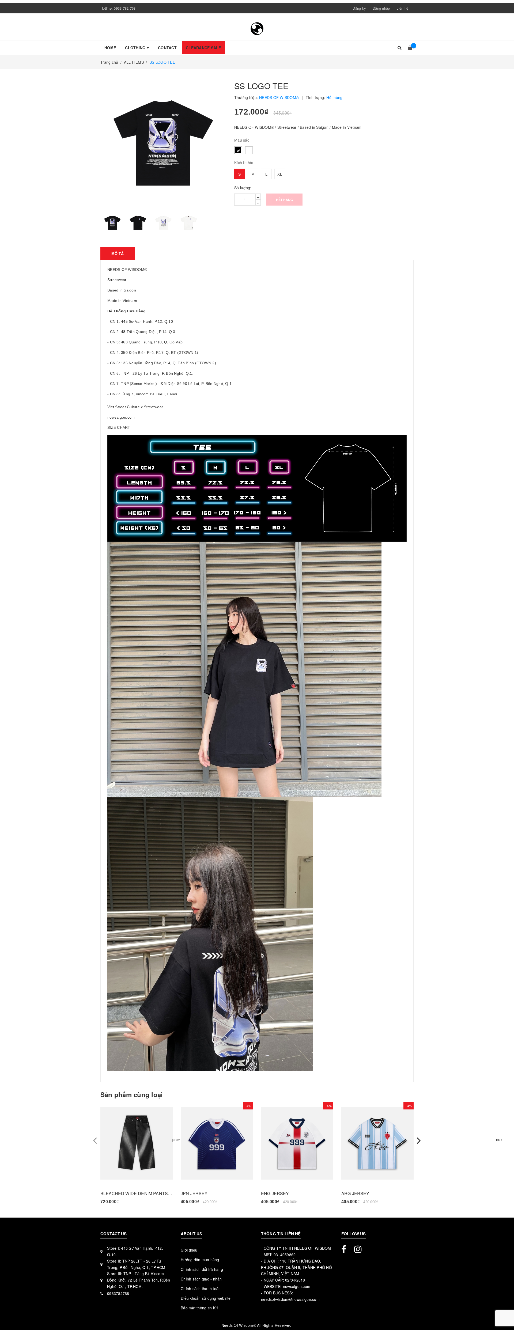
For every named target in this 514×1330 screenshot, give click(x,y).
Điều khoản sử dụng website (206, 1298)
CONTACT (167, 47)
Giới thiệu (189, 1250)
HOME (110, 47)
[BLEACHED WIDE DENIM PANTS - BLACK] (136, 1143)
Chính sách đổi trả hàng (202, 1269)
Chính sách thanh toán (201, 1288)
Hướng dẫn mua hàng (200, 1259)
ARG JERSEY (355, 1193)
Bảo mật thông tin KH (199, 1307)
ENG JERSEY (275, 1193)
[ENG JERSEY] (297, 1143)
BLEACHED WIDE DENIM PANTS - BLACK (136, 1193)
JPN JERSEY (194, 1193)
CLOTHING (135, 47)
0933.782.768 (124, 8)
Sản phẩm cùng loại (131, 1094)
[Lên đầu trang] (504, 1314)
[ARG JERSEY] (377, 1143)
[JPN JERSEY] (217, 1143)
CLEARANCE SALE (203, 47)
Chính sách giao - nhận (201, 1279)
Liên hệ (402, 8)
